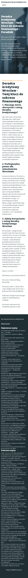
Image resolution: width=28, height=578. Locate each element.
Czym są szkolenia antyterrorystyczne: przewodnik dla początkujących (12, 345)
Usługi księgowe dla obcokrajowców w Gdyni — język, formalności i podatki (14, 507)
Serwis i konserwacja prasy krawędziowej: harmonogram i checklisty (13, 447)
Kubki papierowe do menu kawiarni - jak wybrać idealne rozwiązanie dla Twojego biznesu (12, 483)
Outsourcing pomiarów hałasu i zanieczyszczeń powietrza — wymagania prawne (12, 355)
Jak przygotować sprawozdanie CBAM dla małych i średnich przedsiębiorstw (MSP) (13, 395)
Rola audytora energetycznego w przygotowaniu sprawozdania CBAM (11, 399)
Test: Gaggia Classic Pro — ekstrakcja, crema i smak (14, 388)
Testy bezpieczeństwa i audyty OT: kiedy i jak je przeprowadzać (14, 461)
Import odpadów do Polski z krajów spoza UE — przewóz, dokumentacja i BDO (13, 548)
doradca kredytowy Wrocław (12, 80)
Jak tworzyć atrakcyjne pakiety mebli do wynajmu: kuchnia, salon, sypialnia (12, 496)
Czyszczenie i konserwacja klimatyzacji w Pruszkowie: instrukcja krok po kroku (13, 428)
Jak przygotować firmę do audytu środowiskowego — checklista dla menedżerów (10, 369)
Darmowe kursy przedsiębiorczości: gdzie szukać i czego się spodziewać (13, 520)
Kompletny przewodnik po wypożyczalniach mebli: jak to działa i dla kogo (13, 500)
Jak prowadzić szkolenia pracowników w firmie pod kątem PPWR (12, 342)
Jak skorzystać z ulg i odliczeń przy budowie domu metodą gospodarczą (13, 475)
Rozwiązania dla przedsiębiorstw (13, 2)
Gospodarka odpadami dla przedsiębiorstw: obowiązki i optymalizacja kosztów (13, 435)
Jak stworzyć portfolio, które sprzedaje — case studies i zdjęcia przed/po (13, 564)
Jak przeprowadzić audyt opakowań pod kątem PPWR (12, 338)
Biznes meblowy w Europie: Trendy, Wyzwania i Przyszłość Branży (11, 523)
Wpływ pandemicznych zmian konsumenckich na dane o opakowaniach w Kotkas (13, 419)
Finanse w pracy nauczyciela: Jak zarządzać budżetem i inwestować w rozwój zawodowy (14, 532)
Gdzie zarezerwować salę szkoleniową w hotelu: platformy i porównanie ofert (12, 454)
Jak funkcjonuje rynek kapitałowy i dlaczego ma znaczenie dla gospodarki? (13, 403)
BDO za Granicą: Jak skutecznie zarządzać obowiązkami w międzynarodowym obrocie (13, 545)
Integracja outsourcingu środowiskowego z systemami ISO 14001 (13, 378)
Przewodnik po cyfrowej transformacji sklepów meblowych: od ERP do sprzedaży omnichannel (13, 528)
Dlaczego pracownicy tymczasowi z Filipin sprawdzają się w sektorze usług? (13, 513)
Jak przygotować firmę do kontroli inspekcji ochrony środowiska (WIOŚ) (13, 385)
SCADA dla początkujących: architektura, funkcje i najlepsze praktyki (12, 464)
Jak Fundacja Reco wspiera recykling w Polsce (12, 335)
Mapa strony (5, 323)
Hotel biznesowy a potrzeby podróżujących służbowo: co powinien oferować (13, 457)
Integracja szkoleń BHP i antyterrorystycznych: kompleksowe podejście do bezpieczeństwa (11, 350)
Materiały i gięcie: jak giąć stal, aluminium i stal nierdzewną (13, 444)
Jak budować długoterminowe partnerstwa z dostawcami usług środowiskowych (14, 374)
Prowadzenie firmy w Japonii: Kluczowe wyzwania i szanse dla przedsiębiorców (12, 552)
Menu (3, 5)
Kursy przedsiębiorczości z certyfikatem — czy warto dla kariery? (13, 516)
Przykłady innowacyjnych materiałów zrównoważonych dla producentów (11, 365)
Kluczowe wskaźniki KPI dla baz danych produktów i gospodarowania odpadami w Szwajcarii (13, 410)
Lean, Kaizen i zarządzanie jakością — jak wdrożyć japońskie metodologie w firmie (12, 555)
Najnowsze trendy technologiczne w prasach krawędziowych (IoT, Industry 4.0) (13, 471)
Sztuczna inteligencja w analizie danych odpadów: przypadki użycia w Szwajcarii (12, 415)
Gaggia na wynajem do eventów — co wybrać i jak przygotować (14, 392)
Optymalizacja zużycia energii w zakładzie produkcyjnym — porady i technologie (13, 381)
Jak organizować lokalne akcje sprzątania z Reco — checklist (13, 331)
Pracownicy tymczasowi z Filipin (10, 510)
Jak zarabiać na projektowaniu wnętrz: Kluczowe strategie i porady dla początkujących (12, 560)
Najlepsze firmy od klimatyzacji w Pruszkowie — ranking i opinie (10, 431)
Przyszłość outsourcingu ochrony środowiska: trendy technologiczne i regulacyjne (11, 360)
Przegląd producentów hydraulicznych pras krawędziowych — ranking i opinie (13, 468)
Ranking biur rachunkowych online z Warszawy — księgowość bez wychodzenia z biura (13, 540)
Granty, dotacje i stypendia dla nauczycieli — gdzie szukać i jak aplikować (13, 536)
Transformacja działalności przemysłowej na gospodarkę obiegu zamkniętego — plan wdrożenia (13, 439)
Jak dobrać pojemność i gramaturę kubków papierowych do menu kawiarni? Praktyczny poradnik (13, 488)
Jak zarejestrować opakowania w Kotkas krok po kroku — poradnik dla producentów (13, 424)
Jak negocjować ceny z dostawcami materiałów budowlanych (11, 479)
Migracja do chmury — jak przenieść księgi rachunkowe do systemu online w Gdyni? (13, 504)
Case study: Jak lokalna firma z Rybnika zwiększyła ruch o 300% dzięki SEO (12, 493)
